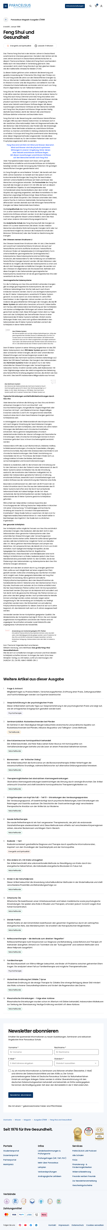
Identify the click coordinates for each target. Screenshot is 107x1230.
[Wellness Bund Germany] (41, 1201)
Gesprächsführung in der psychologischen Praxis (30, 702)
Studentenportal (11, 1150)
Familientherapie (15, 960)
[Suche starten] (90, 6)
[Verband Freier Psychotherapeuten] (6, 1201)
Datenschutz (78, 1225)
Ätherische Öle (14, 898)
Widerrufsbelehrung (81, 1171)
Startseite (7, 1120)
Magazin (27, 1120)
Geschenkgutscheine (82, 1185)
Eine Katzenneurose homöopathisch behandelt (29, 740)
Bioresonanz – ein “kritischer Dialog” (24, 759)
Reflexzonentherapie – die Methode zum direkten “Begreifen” (35, 938)
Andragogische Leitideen (49, 1176)
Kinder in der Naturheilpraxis (20, 879)
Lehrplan (42, 1167)
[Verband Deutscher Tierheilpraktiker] (23, 1201)
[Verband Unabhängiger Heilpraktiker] (15, 1201)
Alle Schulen (78, 1155)
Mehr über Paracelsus (48, 1162)
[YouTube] (25, 1225)
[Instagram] (20, 1225)
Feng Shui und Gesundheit (61, 1120)
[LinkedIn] (36, 1225)
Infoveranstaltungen (75, 6)
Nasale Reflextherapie (17, 819)
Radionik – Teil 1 (14, 841)
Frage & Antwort (15, 688)
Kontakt (52, 1225)
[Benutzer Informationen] (101, 6)
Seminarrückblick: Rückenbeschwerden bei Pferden (31, 721)
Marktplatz (8, 1164)
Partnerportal (9, 1160)
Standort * (59, 1058)
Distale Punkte (14, 919)
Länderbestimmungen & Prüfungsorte (49, 1152)
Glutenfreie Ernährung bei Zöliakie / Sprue (26, 979)
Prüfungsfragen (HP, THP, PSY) (52, 1158)
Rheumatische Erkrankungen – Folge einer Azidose (30, 998)
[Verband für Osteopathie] (32, 1201)
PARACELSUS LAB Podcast (84, 1150)
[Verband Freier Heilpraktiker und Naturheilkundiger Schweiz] (59, 1201)
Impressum (64, 1225)
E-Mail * (11, 1058)
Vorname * (13, 1047)
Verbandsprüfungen (47, 1171)
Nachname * (60, 1047)
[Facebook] (31, 1225)
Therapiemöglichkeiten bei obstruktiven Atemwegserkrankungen (37, 778)
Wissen (18, 1120)
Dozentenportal (10, 1155)
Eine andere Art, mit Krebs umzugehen (25, 860)
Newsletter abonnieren (20, 1095)
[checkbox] (9, 1070)
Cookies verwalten (95, 1225)
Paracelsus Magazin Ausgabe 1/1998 (28, 19)
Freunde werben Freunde (84, 1176)
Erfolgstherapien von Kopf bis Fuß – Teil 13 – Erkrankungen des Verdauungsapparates (47, 797)
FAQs (74, 1160)
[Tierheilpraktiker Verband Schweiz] (50, 1201)
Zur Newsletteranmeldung (84, 1180)
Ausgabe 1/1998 (40, 1120)
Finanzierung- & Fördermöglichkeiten (82, 1166)
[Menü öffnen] (5, 6)
